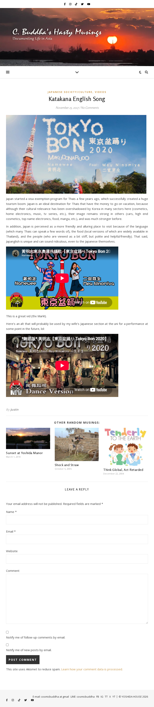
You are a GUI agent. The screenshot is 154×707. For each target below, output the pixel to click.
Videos (100, 92)
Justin (14, 409)
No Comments (90, 108)
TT (106, 696)
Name (11, 512)
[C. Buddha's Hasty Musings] (77, 37)
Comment (12, 571)
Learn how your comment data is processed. (92, 669)
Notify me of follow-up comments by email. (35, 637)
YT (113, 696)
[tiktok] (76, 4)
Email (11, 531)
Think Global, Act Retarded (123, 470)
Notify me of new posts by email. (29, 650)
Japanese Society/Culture (70, 92)
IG (102, 696)
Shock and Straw (67, 465)
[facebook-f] (65, 4)
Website (12, 551)
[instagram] (70, 4)
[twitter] (82, 4)
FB (97, 696)
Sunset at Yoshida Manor (24, 453)
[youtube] (88, 4)
